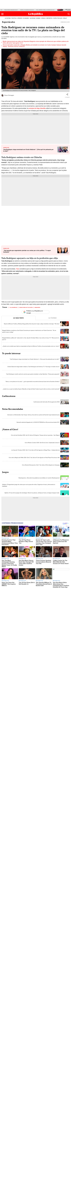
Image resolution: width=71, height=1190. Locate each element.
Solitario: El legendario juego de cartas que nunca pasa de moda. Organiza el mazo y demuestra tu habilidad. (28, 485)
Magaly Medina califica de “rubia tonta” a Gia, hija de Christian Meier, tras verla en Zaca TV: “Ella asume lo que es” (30, 338)
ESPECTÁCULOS (57, 18)
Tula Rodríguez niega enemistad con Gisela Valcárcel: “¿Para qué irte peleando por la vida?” (28, 150)
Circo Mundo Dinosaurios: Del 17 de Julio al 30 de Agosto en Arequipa (41, 465)
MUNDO (38, 18)
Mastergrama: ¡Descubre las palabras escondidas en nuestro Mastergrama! (39, 478)
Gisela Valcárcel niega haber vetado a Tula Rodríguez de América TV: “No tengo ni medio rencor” (33, 366)
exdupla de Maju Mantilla (37, 108)
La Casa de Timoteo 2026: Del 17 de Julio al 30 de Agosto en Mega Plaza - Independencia (35, 450)
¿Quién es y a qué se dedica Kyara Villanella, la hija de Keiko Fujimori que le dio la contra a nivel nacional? (31, 389)
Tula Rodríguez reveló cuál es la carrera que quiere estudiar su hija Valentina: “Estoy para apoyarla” (33, 374)
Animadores (37, 307)
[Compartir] (67, 94)
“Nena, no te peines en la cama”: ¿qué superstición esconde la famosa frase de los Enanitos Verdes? (32, 381)
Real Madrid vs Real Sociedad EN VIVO (45, 9)
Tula (17, 269)
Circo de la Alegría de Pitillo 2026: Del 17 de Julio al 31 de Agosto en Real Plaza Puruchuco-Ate (34, 457)
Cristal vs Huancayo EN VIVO (27, 9)
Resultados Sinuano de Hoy (11, 9)
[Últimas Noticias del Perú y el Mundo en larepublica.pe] (35, 14)
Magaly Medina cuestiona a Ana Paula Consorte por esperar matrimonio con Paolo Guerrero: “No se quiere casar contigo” (29, 331)
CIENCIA (43, 18)
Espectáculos (8, 22)
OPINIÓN (19, 18)
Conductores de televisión (26, 307)
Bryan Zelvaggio (9, 95)
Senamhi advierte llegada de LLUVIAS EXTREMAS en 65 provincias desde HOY (38, 422)
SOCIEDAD (33, 18)
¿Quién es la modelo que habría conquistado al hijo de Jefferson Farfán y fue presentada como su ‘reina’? (31, 346)
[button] (2, 14)
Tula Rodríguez (13, 307)
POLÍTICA (14, 18)
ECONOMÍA (26, 18)
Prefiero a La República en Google (34, 312)
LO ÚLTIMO (8, 18)
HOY (1, 9)
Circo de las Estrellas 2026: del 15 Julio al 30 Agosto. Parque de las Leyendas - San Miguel (35, 435)
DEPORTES (49, 18)
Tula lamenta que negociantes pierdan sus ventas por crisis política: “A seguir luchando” (27, 251)
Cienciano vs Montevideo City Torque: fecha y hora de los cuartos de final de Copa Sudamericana (33, 414)
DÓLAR (65, 18)
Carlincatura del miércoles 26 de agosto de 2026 (47, 402)
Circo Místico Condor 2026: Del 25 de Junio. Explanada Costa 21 (42, 442)
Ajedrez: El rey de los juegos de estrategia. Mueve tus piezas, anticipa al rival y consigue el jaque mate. (32, 492)
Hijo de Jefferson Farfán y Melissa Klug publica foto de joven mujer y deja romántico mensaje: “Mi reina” (31, 323)
